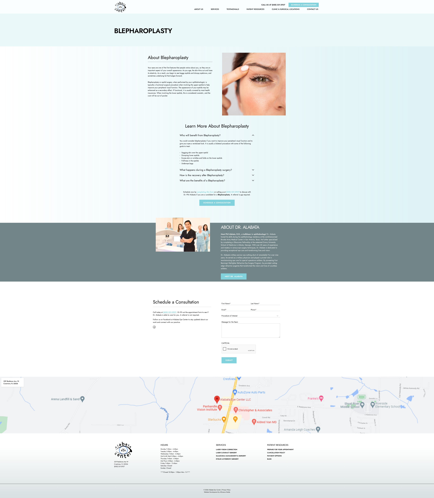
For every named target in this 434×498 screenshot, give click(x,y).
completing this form (205, 192)
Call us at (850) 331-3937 (273, 5)
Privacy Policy (226, 490)
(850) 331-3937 (119, 466)
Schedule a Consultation (303, 5)
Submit (229, 360)
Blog (269, 459)
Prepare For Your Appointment (280, 449)
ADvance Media (225, 492)
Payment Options (274, 456)
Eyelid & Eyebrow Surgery (227, 459)
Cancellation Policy (276, 453)
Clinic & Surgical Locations (285, 9)
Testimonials (233, 9)
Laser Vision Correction (226, 449)
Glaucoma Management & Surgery (231, 456)
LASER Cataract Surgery (226, 453)
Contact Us (312, 9)
